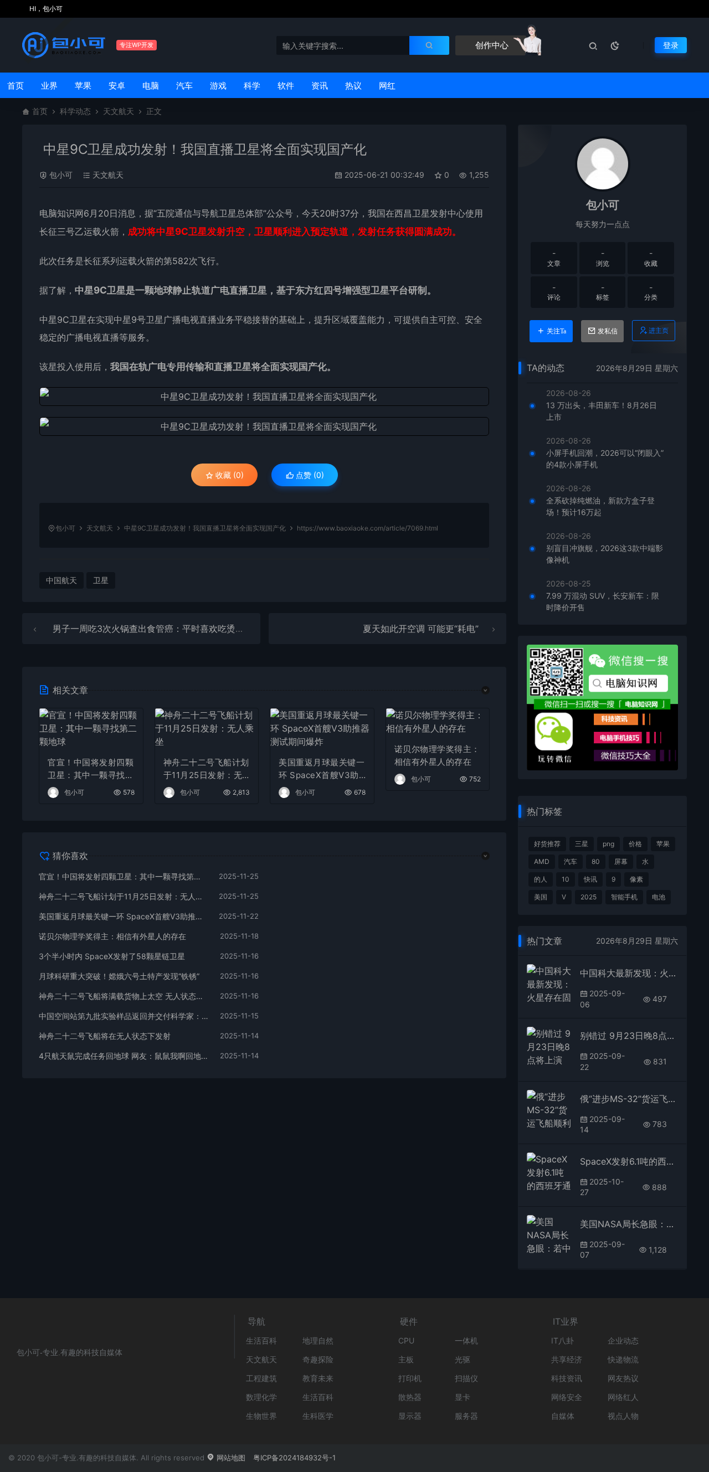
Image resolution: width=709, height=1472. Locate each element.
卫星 (228, 213)
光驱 (462, 1359)
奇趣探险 (317, 1359)
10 (565, 879)
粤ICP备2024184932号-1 (294, 1457)
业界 (49, 85)
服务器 (466, 1415)
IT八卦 (562, 1340)
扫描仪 (466, 1378)
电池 (658, 897)
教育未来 (317, 1378)
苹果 (83, 85)
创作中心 (490, 45)
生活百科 (261, 1340)
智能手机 (624, 897)
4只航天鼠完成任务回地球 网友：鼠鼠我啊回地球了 (124, 1056)
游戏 (218, 85)
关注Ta (556, 331)
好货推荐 (547, 844)
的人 (540, 879)
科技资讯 (566, 1378)
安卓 (117, 85)
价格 (635, 844)
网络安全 (566, 1397)
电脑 (150, 85)
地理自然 (317, 1340)
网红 (387, 85)
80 (596, 861)
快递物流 (623, 1359)
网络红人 (623, 1397)
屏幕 (621, 861)
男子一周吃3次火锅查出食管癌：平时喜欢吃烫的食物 (157, 628)
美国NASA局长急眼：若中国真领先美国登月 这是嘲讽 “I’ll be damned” (629, 1223)
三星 (581, 844)
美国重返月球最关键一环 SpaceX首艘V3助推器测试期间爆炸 (321, 769)
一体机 (466, 1340)
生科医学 (317, 1415)
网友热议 (623, 1378)
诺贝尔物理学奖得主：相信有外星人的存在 (437, 755)
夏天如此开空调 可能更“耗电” (421, 628)
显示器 (410, 1415)
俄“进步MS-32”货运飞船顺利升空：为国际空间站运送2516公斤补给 (629, 1098)
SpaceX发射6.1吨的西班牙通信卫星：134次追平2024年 (629, 1161)
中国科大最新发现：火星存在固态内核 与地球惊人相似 (629, 973)
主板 (406, 1359)
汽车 (184, 85)
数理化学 (261, 1397)
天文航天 (118, 111)
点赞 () (309, 475)
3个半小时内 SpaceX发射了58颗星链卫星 (112, 956)
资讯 (319, 85)
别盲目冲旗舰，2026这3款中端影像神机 (604, 553)
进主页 (659, 330)
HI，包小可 (45, 8)
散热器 (410, 1397)
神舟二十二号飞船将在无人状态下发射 (105, 1036)
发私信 (608, 331)
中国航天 (61, 580)
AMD (541, 861)
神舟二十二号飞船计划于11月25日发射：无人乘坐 (206, 769)
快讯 (590, 879)
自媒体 (562, 1415)
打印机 (410, 1378)
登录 (671, 45)
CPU (406, 1340)
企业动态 (623, 1340)
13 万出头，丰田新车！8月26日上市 (601, 410)
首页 (15, 85)
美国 (540, 897)
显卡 (462, 1397)
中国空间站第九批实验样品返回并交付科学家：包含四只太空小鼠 (124, 1016)
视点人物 (623, 1415)
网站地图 (229, 1457)
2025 (588, 897)
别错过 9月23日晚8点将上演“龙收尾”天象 (629, 1035)
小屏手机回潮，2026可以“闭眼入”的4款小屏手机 (605, 458)
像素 (636, 879)
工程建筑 (261, 1378)
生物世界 (261, 1415)
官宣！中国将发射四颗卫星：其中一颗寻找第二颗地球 (90, 769)
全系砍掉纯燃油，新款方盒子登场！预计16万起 (600, 506)
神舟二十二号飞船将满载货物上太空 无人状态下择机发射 (124, 996)
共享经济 (566, 1359)
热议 (353, 85)
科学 (252, 85)
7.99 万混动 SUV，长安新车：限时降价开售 (602, 601)
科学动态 (75, 111)
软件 (286, 85)
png (608, 844)
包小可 (61, 174)
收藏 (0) (228, 475)
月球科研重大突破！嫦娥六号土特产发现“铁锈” (119, 976)
